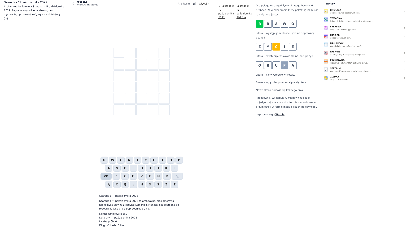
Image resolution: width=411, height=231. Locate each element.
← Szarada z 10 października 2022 (226, 11)
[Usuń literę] (177, 176)
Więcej (203, 3)
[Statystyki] (194, 3)
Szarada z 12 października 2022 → (244, 11)
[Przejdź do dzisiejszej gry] (73, 3)
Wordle (279, 114)
